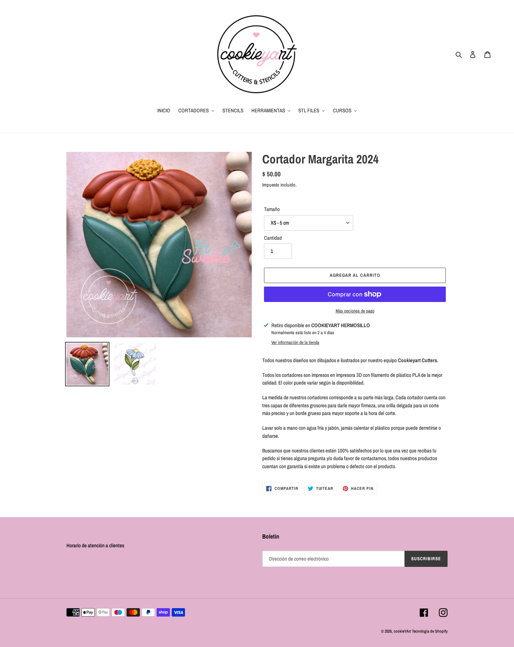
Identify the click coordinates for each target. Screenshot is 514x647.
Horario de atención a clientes (95, 545)
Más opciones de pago (355, 311)
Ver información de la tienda (295, 342)
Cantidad (273, 237)
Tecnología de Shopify (430, 631)
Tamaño (272, 209)
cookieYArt (402, 631)
